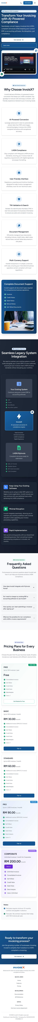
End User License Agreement (19, 1008)
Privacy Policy (19, 1005)
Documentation (19, 994)
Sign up (19, 748)
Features (19, 983)
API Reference (19, 997)
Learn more (6, 45)
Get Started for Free (19, 701)
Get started (28, 3)
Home (19, 980)
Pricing (19, 986)
